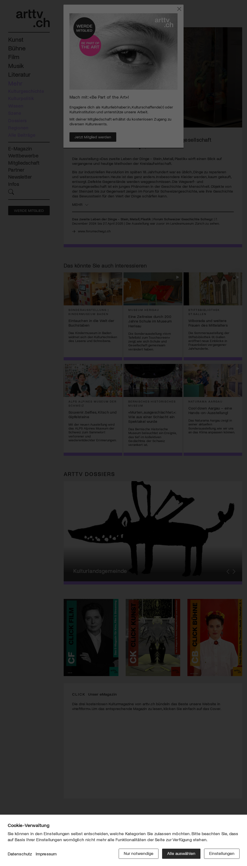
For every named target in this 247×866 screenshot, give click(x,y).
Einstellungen (221, 853)
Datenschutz (20, 853)
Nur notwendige (138, 853)
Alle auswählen (181, 853)
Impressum (46, 853)
